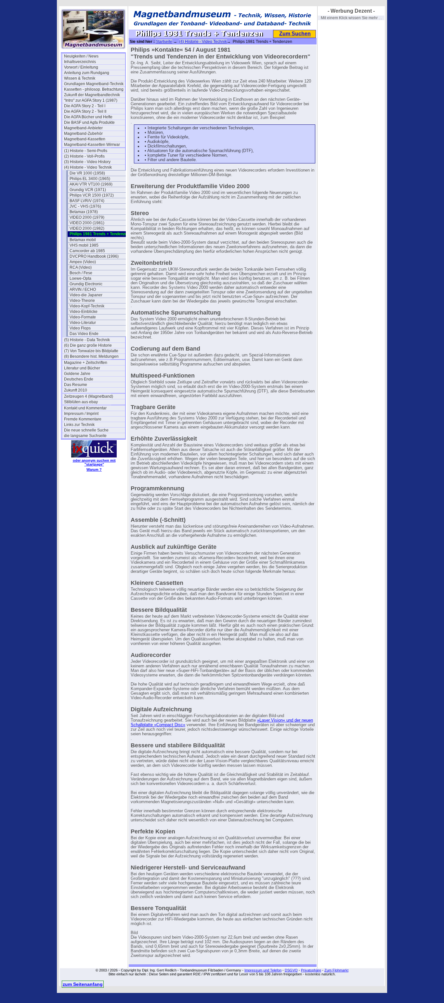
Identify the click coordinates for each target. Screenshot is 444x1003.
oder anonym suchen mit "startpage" (94, 462)
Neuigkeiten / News (81, 56)
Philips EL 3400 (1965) (90, 178)
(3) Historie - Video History (87, 162)
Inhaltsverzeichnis (80, 61)
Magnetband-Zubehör (83, 133)
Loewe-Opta (80, 278)
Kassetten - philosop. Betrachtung (94, 89)
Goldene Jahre (77, 373)
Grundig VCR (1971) (88, 189)
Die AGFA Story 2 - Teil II (85, 111)
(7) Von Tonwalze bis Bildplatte (91, 351)
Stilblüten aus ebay (81, 402)
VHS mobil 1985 (84, 245)
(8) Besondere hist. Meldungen (91, 356)
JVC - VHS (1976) (85, 206)
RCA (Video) (81, 267)
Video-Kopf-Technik (87, 306)
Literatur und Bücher (82, 368)
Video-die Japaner (86, 295)
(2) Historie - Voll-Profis (84, 156)
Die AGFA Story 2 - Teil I (84, 106)
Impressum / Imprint (81, 413)
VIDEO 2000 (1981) (87, 223)
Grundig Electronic (86, 284)
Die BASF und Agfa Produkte (89, 122)
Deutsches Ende (78, 379)
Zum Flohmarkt (336, 970)
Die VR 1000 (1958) (87, 173)
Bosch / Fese (81, 273)
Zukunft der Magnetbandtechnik (92, 95)
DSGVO (291, 970)
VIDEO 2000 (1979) (87, 217)
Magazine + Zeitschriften (85, 362)
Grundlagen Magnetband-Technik (94, 84)
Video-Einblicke (84, 311)
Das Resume (75, 384)
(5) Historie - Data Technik (87, 340)
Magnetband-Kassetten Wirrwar (92, 144)
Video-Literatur (83, 322)
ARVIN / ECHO (83, 289)
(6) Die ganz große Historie (88, 345)
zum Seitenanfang (83, 984)
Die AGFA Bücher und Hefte (88, 117)
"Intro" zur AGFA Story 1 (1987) (90, 100)
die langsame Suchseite (85, 435)
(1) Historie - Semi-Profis (85, 150)
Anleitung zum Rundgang (86, 73)
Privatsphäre (311, 970)
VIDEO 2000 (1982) (87, 228)
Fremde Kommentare (82, 419)
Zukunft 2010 (75, 390)
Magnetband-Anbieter (83, 128)
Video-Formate (83, 317)
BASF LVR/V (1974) (87, 201)
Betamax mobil (83, 240)
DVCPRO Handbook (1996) (94, 256)
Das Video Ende (84, 333)
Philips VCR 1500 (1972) (92, 195)
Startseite (164, 41)
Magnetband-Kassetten (84, 139)
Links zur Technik (79, 424)
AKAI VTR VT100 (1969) (91, 184)
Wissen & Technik (79, 78)
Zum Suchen (295, 33)
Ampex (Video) (83, 262)
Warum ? (94, 469)
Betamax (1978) (84, 212)
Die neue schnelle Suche (86, 430)
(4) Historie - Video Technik (88, 167)
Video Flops (80, 328)
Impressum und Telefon (262, 970)
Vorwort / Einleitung (81, 67)
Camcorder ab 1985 (87, 251)
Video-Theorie (82, 300)
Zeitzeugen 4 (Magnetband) (88, 396)
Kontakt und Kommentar (85, 408)
